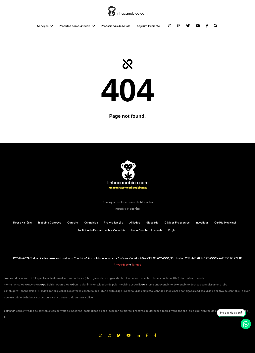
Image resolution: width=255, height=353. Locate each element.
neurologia (35, 284)
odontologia (64, 284)
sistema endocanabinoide (160, 284)
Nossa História (22, 222)
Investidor (202, 222)
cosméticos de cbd (95, 311)
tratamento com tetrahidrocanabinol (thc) (152, 278)
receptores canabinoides (83, 291)
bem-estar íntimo (84, 284)
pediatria (49, 284)
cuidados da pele (107, 284)
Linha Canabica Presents (146, 230)
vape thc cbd (179, 311)
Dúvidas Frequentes (177, 222)
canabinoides (186, 284)
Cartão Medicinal (225, 222)
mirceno (129, 291)
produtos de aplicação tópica (151, 311)
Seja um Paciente (148, 26)
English (172, 230)
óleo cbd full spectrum (35, 278)
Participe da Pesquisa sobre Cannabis (101, 230)
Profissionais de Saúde (115, 26)
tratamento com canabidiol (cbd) (70, 278)
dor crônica (187, 278)
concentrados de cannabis (33, 311)
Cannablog (91, 222)
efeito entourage (111, 291)
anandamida (28, 291)
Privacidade (121, 264)
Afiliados (134, 222)
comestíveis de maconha (66, 311)
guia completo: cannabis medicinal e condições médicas (170, 291)
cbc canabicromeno (208, 284)
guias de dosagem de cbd (109, 278)
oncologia (20, 284)
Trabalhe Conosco (49, 222)
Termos (136, 264)
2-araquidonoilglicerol (51, 291)
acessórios (116, 311)
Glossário (152, 222)
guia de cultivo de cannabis (223, 291)
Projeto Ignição (113, 222)
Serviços (43, 26)
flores (128, 311)
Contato (72, 222)
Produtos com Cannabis (74, 26)
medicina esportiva (131, 284)
